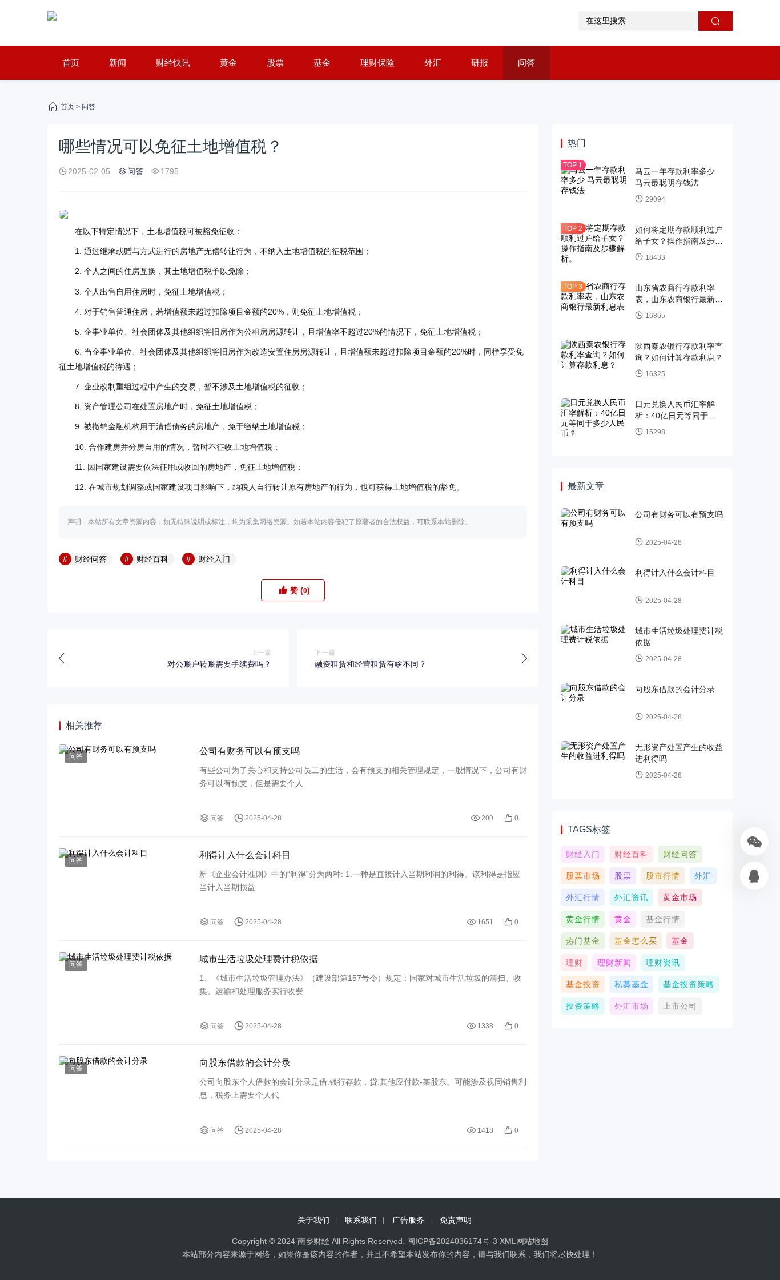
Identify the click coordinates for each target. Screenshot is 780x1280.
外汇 (432, 62)
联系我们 (361, 1220)
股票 (275, 62)
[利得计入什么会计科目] (123, 888)
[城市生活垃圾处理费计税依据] (123, 992)
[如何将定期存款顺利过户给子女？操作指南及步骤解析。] (595, 243)
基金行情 (663, 919)
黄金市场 (680, 897)
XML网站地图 (524, 1241)
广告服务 (408, 1220)
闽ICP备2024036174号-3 (452, 1241)
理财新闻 (614, 962)
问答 (526, 62)
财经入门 (214, 558)
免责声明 (456, 1220)
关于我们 (313, 1220)
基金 (322, 62)
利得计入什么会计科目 (245, 855)
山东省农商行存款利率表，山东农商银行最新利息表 (679, 299)
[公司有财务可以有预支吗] (123, 784)
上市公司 (680, 1006)
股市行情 (663, 875)
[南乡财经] (52, 22)
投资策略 (583, 1006)
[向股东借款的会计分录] (123, 1096)
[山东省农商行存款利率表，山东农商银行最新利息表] (595, 302)
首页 (70, 62)
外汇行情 (583, 897)
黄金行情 (583, 919)
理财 (574, 962)
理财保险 (377, 62)
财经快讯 (173, 62)
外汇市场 (631, 1006)
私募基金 (631, 984)
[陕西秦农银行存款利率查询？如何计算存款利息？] (595, 360)
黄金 (228, 62)
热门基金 (583, 940)
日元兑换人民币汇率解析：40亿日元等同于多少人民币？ (679, 415)
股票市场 (583, 875)
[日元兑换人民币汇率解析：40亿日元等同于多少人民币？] (595, 418)
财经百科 (152, 558)
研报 (479, 62)
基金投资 (583, 984)
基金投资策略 (688, 984)
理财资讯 (663, 962)
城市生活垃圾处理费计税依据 (258, 959)
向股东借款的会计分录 (245, 1063)
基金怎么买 (635, 940)
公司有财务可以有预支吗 (249, 751)
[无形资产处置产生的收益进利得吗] (595, 761)
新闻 (117, 62)
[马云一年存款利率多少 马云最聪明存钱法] (595, 185)
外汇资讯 (631, 897)
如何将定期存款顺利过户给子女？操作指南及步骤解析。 (679, 240)
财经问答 (91, 558)
